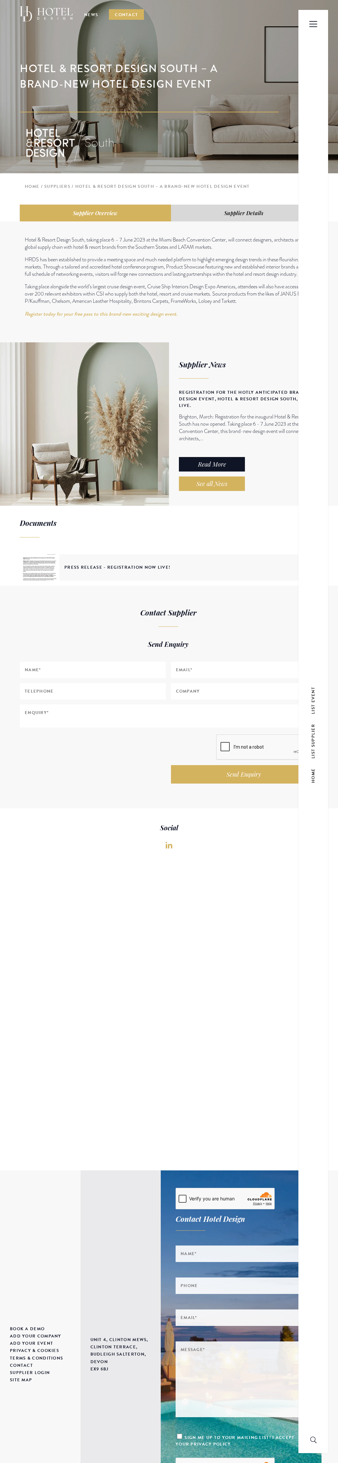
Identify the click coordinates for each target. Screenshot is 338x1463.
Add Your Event (31, 1343)
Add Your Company (35, 1336)
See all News (211, 484)
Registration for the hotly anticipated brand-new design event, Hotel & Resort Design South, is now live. (249, 399)
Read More (212, 464)
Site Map (21, 1380)
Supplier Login (30, 1372)
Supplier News (202, 364)
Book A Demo (27, 1329)
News (91, 15)
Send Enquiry (243, 774)
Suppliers (57, 186)
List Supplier (313, 741)
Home (32, 186)
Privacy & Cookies (34, 1350)
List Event (313, 700)
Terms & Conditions (36, 1358)
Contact (126, 15)
